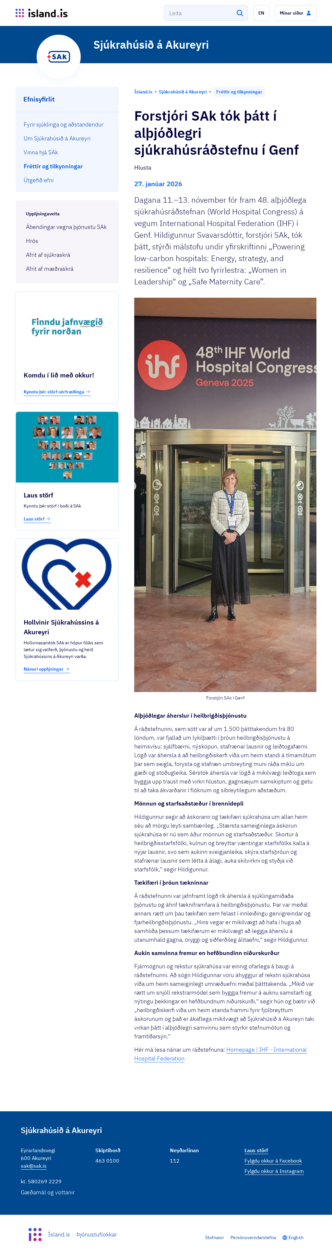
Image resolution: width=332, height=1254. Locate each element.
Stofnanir (214, 1237)
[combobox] (206, 13)
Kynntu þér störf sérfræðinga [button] (54, 392)
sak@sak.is (34, 1166)
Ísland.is (59, 1234)
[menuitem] (67, 124)
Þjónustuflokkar (97, 1234)
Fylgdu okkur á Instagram (274, 1171)
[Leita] (240, 12)
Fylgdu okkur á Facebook (273, 1160)
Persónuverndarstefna (253, 1237)
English (296, 1237)
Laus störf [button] (34, 519)
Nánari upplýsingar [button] (44, 669)
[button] (261, 13)
